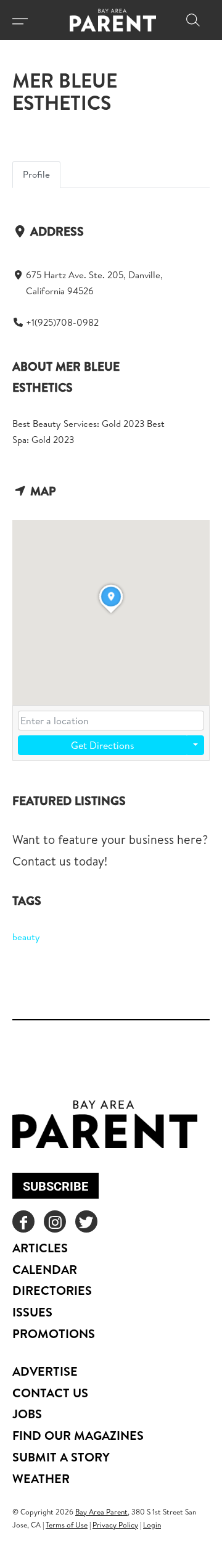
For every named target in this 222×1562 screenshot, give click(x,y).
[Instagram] (55, 1221)
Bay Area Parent (101, 1511)
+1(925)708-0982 (62, 322)
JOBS (27, 1413)
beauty (26, 936)
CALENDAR (44, 1269)
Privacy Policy (115, 1524)
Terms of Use (67, 1524)
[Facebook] (23, 1221)
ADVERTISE (45, 1371)
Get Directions (102, 745)
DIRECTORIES (52, 1290)
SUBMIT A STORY (61, 1456)
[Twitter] (86, 1221)
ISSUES (32, 1312)
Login (152, 1524)
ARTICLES (40, 1247)
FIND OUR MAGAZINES (78, 1435)
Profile (36, 174)
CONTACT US (50, 1392)
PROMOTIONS (53, 1333)
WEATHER (41, 1478)
